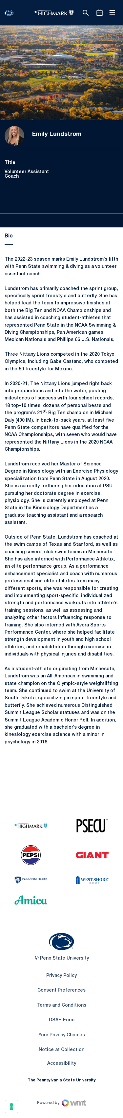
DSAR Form (61, 1020)
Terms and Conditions (61, 1005)
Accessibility (61, 1063)
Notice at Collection (61, 1050)
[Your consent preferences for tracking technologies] (11, 1106)
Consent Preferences (61, 990)
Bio (9, 236)
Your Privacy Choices (61, 1035)
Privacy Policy (61, 976)
